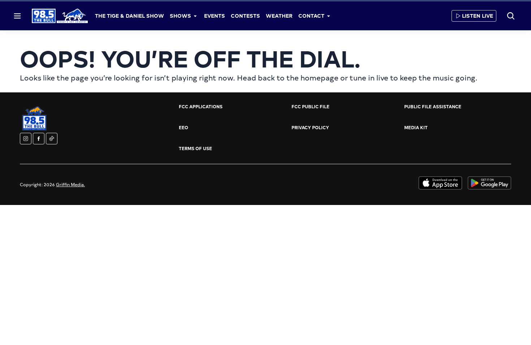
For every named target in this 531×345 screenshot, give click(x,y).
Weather (279, 15)
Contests (245, 15)
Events (214, 15)
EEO (183, 127)
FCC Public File (310, 106)
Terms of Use (195, 148)
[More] (195, 16)
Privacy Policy (310, 127)
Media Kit (416, 127)
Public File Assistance (432, 106)
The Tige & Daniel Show (129, 15)
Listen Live (477, 15)
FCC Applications (201, 106)
